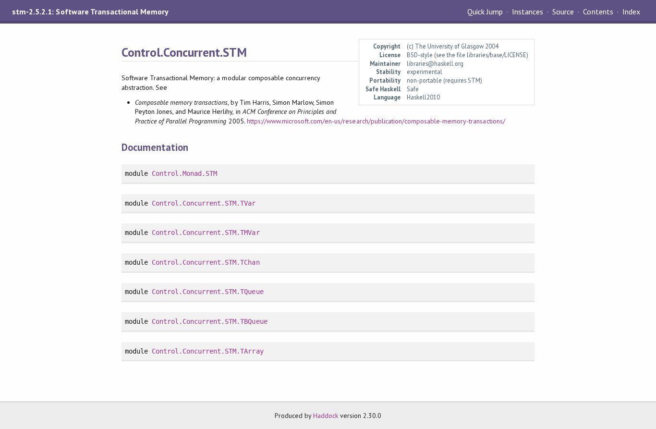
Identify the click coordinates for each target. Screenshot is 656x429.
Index (631, 11)
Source (563, 11)
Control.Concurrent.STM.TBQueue (209, 321)
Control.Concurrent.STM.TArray (208, 351)
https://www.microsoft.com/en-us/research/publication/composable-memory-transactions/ (376, 121)
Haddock (325, 415)
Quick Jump (485, 11)
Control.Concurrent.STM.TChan (206, 262)
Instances (527, 11)
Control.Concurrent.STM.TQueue (208, 291)
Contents (598, 11)
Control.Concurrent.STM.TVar (204, 203)
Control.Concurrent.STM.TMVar (206, 232)
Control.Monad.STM (184, 173)
